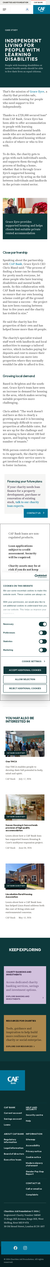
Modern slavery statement (34, 1164)
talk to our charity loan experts (23, 504)
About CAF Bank (14, 1133)
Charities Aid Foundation (15, 2)
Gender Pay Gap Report (35, 1172)
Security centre (34, 1115)
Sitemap (30, 1139)
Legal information (13, 1148)
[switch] (43, 633)
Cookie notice (33, 1157)
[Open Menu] (5, 9)
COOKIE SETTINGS (32, 661)
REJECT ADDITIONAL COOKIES (25, 688)
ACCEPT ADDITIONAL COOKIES (25, 670)
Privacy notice (34, 1151)
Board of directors (14, 1154)
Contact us (33, 1183)
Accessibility (33, 1145)
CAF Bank (38, 2)
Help (28, 1121)
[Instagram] (25, 1248)
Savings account (13, 1119)
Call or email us (34, 1188)
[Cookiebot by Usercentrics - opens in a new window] (35, 576)
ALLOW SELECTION (25, 679)
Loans (7, 1124)
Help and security (31, 1108)
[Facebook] (15, 1248)
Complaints (32, 1194)
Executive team (12, 1159)
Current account (13, 1113)
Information (34, 1133)
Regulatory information (10, 1140)
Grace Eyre (37, 91)
